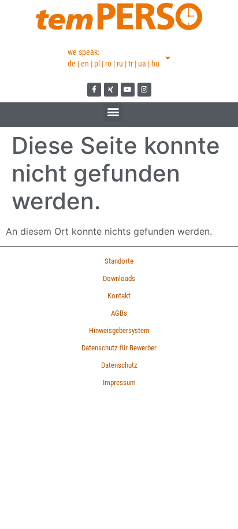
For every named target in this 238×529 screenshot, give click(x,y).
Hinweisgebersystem (119, 330)
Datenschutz (119, 365)
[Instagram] (144, 90)
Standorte (119, 261)
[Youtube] (128, 90)
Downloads (119, 278)
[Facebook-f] (94, 90)
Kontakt (119, 295)
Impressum (119, 382)
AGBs (119, 313)
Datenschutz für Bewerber (119, 347)
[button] (112, 111)
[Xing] (111, 90)
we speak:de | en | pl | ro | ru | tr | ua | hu (113, 57)
